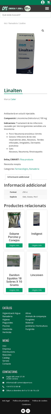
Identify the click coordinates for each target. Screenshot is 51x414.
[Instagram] (28, 411)
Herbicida (6, 332)
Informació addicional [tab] (18, 177)
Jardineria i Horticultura (36, 326)
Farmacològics (21, 169)
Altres (28, 313)
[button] (47, 8)
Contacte (6, 363)
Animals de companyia (36, 316)
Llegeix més (14, 245)
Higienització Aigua (11, 313)
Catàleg (6, 357)
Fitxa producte (26, 159)
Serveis (5, 360)
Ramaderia (13, 23)
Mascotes (6, 354)
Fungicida (30, 329)
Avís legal (6, 400)
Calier (13, 99)
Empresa (6, 348)
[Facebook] (23, 411)
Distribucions (8, 351)
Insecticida (7, 329)
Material (29, 323)
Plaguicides (7, 323)
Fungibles (30, 320)
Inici (5, 23)
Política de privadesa (21, 400)
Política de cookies (39, 400)
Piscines (6, 326)
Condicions (26, 404)
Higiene (6, 320)
